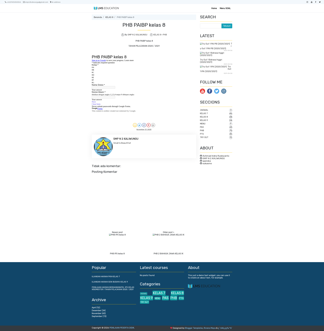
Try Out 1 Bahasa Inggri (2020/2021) (211, 61)
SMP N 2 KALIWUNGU (214, 158)
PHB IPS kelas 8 (117, 253)
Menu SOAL (225, 8)
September (97, 316)
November (96, 313)
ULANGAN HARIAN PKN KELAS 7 (106, 277)
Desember (96, 310)
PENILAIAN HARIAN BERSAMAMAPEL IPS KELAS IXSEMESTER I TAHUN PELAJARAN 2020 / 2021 (113, 288)
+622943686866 (14, 2)
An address (56, 2)
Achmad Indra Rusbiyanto (216, 156)
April (94, 307)
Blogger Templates (194, 328)
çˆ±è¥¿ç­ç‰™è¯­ (225, 328)
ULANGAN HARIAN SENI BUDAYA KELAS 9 (110, 282)
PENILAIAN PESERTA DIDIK (121, 328)
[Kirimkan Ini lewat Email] (135, 125)
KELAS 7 (204, 113)
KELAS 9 (204, 120)
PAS (202, 127)
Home (214, 8)
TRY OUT (204, 137)
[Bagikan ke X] (139, 125)
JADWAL (204, 110)
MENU (202, 123)
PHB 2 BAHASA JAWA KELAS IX (168, 253)
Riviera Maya (210, 328)
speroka (207, 161)
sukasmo (207, 163)
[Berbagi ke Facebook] (144, 125)
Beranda (98, 17)
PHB (165, 34)
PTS (202, 134)
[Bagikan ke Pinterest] (149, 125)
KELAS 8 (109, 17)
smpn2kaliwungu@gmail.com (36, 2)
